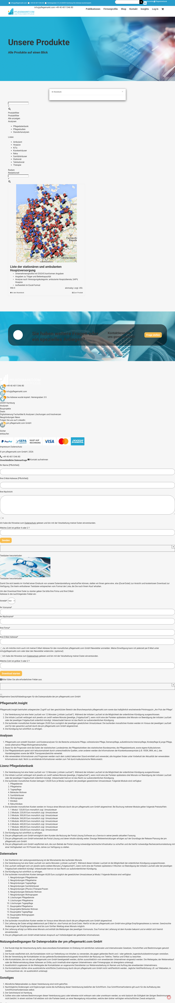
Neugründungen (7, 417)
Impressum (5, 447)
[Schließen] (1, 694)
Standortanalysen (21, 132)
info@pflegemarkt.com (19, 3)
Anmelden (150, 1)
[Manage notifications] (169, 997)
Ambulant (17, 142)
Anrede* (4, 601)
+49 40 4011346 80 (37, 3)
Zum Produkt (78, 293)
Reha (15, 153)
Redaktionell (13, 173)
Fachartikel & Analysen (24, 414)
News (17, 417)
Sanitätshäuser (20, 156)
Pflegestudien (19, 129)
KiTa (15, 148)
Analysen (12, 121)
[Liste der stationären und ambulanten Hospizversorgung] (46, 223)
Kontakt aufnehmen (39, 459)
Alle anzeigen (14, 118)
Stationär (17, 159)
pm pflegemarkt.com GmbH (18, 423)
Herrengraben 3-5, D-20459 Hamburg (60, 3)
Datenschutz (16, 447)
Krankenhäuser (20, 150)
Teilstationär (18, 162)
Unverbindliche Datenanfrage (13, 460)
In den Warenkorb (18, 293)
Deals (2, 411)
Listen (11, 137)
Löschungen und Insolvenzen (48, 414)
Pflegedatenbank (161, 1)
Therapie (17, 165)
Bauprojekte (5, 408)
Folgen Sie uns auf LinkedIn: (13, 420)
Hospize (16, 145)
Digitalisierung (6, 414)
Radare (11, 170)
